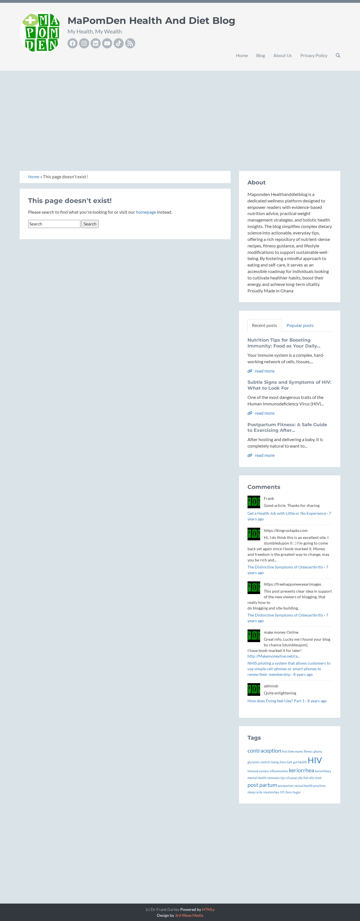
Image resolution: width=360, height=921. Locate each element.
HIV (315, 760)
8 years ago (303, 674)
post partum (262, 784)
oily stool (315, 778)
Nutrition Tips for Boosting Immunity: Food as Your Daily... (284, 343)
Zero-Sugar (293, 792)
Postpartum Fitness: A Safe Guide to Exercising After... (287, 427)
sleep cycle (255, 792)
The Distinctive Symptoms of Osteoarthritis (285, 567)
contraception (264, 750)
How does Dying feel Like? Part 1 (276, 700)
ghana (318, 751)
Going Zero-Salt (281, 762)
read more (264, 370)
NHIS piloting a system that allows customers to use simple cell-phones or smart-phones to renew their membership (289, 669)
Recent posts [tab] (264, 325)
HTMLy (208, 909)
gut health (300, 762)
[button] (338, 55)
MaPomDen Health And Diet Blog (151, 20)
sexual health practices (310, 785)
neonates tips (276, 778)
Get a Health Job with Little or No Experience (287, 513)
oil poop (291, 778)
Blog (260, 55)
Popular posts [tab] (300, 325)
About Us (282, 55)
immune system (258, 771)
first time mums (292, 751)
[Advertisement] (180, 114)
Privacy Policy (313, 55)
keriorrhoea (323, 771)
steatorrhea (271, 792)
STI (282, 792)
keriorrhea (301, 770)
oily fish (303, 778)
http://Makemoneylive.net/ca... (274, 656)
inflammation (279, 771)
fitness (308, 751)
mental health (257, 778)
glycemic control (259, 762)
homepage (146, 212)
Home (242, 55)
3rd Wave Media (189, 915)
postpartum (286, 785)
